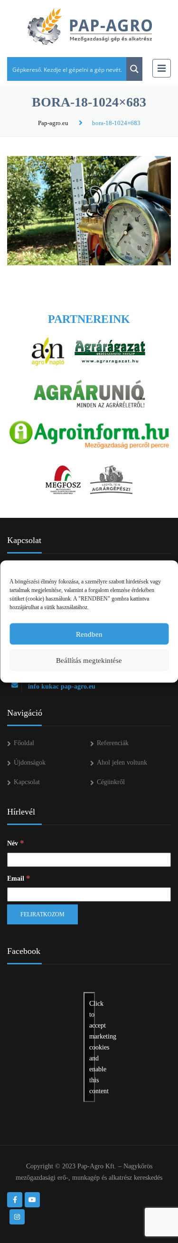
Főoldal (24, 743)
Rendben (89, 634)
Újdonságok (30, 762)
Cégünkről (111, 782)
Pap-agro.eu (53, 122)
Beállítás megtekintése (89, 660)
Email (18, 878)
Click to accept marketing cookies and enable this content (92, 1047)
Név (15, 842)
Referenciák (113, 743)
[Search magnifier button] (134, 69)
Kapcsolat (27, 782)
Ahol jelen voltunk (122, 762)
